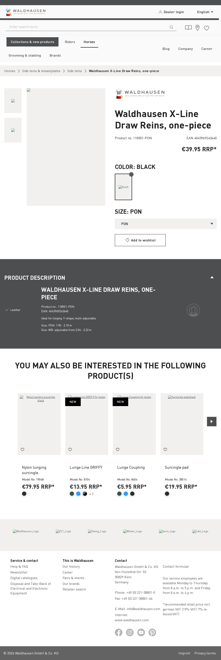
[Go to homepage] (25, 12)
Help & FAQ (19, 566)
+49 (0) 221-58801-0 (140, 592)
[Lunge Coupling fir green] (134, 424)
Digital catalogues (24, 577)
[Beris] (167, 535)
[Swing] (97, 535)
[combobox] (85, 27)
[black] (123, 187)
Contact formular (176, 566)
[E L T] (63, 535)
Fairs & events (73, 577)
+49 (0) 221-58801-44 (138, 598)
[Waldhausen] (139, 93)
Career (68, 572)
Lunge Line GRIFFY (86, 467)
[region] (55, 147)
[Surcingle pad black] (182, 424)
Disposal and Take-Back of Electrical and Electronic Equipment (30, 588)
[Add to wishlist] (22, 450)
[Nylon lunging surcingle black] (39, 424)
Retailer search (74, 589)
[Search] (171, 27)
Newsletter (19, 572)
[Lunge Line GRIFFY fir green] (86, 424)
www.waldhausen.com (132, 620)
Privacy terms (205, 653)
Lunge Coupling (131, 467)
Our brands (71, 583)
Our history (71, 566)
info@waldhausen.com (143, 608)
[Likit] (200, 535)
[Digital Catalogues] (188, 27)
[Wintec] (132, 535)
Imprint (184, 653)
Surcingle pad (177, 467)
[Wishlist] (206, 27)
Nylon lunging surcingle (34, 470)
